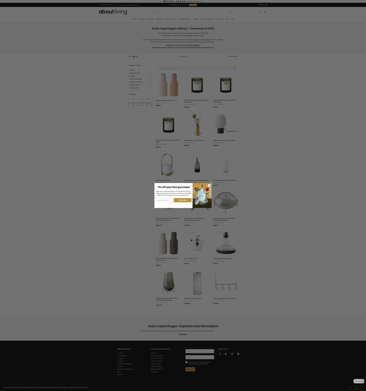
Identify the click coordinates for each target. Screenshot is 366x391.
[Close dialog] (209, 185)
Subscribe (182, 200)
